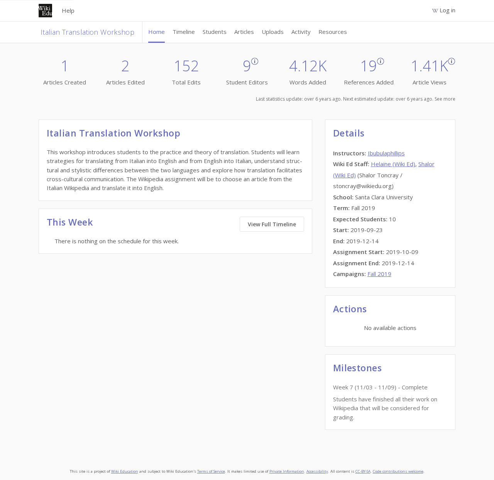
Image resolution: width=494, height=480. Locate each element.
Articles (244, 31)
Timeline (184, 31)
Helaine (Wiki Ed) (393, 164)
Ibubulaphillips (386, 153)
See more (445, 99)
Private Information (286, 471)
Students (215, 31)
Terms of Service (211, 471)
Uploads (273, 31)
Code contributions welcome (398, 471)
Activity (301, 31)
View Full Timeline (272, 224)
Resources (332, 31)
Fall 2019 (379, 274)
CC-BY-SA (362, 471)
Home (156, 31)
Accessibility (317, 471)
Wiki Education (124, 471)
